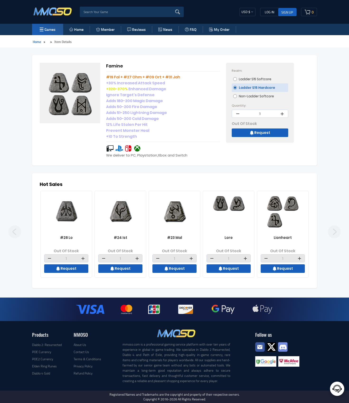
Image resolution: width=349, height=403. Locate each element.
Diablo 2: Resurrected (47, 344)
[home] (53, 11)
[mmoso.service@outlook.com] (260, 351)
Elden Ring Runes (44, 366)
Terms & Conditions (87, 359)
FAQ (193, 29)
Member (108, 29)
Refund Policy (83, 373)
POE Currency (41, 352)
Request (262, 132)
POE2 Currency (42, 359)
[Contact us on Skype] (271, 346)
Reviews (139, 29)
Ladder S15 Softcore (255, 79)
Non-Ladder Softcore (256, 96)
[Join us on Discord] (283, 346)
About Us (80, 344)
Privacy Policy (83, 366)
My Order (222, 29)
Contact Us (81, 352)
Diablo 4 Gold (41, 373)
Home (79, 29)
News (167, 29)
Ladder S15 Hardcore (257, 87)
